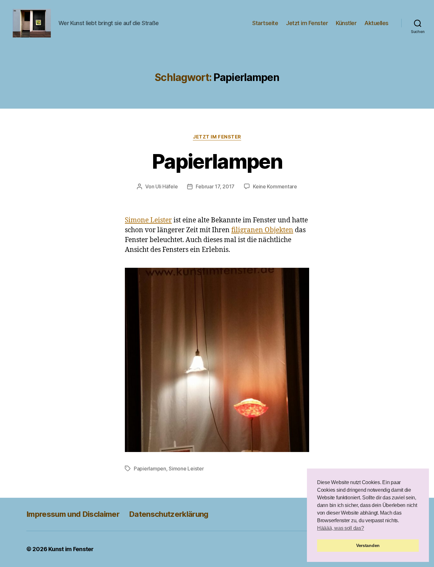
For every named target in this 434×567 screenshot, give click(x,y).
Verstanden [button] (368, 545)
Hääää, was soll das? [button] (340, 528)
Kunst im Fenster (71, 549)
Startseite (265, 23)
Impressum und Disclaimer (72, 514)
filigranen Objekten (262, 230)
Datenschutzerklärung (168, 514)
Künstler (346, 23)
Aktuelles (376, 23)
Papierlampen (217, 161)
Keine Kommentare (275, 186)
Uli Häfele (166, 186)
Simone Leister (148, 220)
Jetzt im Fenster (307, 23)
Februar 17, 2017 (215, 186)
